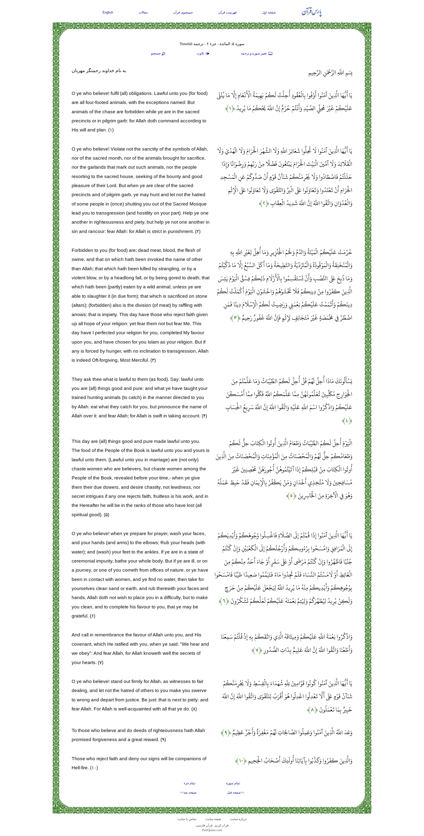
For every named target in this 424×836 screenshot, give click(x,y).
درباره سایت (238, 819)
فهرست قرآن (227, 12)
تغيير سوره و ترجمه (254, 53)
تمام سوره (233, 783)
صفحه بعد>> (188, 792)
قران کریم (221, 825)
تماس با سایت (187, 819)
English (108, 12)
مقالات (143, 12)
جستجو (156, 53)
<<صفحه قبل (235, 792)
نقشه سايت (213, 819)
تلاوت (201, 53)
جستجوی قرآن (183, 12)
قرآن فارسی (204, 825)
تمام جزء (190, 783)
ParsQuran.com (212, 830)
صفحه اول (269, 12)
